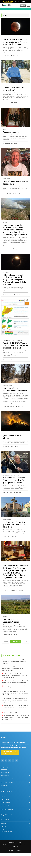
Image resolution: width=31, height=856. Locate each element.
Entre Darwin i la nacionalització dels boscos (15, 389)
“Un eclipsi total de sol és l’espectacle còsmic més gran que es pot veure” (14, 480)
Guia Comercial (5, 799)
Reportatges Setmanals (7, 779)
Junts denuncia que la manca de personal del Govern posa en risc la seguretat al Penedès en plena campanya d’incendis (15, 230)
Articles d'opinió (5, 775)
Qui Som (3, 823)
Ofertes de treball (5, 802)
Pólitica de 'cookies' (21, 845)
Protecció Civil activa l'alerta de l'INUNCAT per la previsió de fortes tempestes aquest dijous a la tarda (15, 344)
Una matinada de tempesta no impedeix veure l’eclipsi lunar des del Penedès (15, 42)
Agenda (3, 796)
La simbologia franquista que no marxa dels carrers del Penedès (14, 524)
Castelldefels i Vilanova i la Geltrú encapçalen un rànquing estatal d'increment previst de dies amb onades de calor (15, 717)
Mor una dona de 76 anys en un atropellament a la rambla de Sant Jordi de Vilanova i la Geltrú (14, 668)
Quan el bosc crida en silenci (12, 436)
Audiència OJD (18, 850)
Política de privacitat (8, 845)
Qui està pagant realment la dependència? (15, 182)
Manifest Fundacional (6, 820)
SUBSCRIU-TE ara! (8, 1)
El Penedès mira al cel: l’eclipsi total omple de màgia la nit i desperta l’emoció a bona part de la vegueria (14, 279)
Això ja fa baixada (11, 131)
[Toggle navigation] (28, 6)
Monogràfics (4, 785)
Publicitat (11, 850)
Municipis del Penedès (7, 782)
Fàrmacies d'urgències (7, 809)
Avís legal (15, 846)
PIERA (23, 9)
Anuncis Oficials (5, 806)
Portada (22, 5)
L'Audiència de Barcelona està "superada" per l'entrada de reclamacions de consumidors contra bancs (15, 707)
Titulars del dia (5, 772)
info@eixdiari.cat (5, 830)
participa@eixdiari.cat (6, 831)
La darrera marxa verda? (10, 712)
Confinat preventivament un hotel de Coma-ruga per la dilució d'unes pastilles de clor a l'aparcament (15, 661)
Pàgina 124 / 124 (15, 641)
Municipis (16, 1)
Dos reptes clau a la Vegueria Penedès (11, 620)
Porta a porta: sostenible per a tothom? (14, 88)
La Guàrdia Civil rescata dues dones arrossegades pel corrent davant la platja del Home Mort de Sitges (14, 675)
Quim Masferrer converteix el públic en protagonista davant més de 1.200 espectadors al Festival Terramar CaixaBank (15, 693)
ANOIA (18, 9)
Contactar (3, 826)
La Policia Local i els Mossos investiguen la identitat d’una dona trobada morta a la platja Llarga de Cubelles (15, 700)
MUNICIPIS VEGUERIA (10, 9)
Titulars (23, 1)
